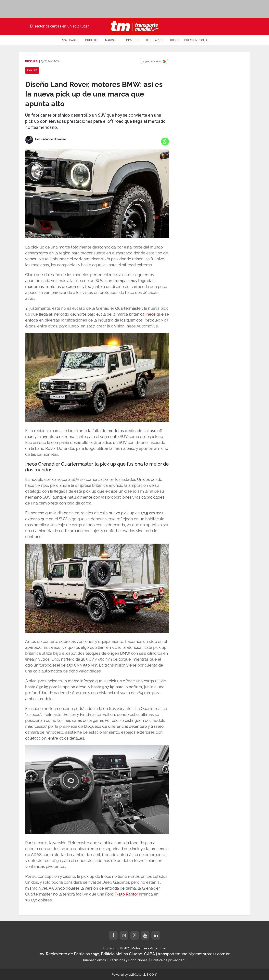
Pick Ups (32, 70)
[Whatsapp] (165, 141)
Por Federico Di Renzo (50, 139)
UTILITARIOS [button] (154, 40)
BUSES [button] (174, 40)
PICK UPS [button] (132, 40)
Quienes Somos (94, 959)
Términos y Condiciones (128, 959)
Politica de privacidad (168, 959)
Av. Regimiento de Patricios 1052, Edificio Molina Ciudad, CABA (97, 954)
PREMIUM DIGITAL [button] (196, 40)
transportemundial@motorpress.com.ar (194, 954)
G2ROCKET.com (142, 974)
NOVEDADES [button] (70, 40)
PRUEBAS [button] (91, 40)
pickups (31, 61)
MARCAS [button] (110, 40)
